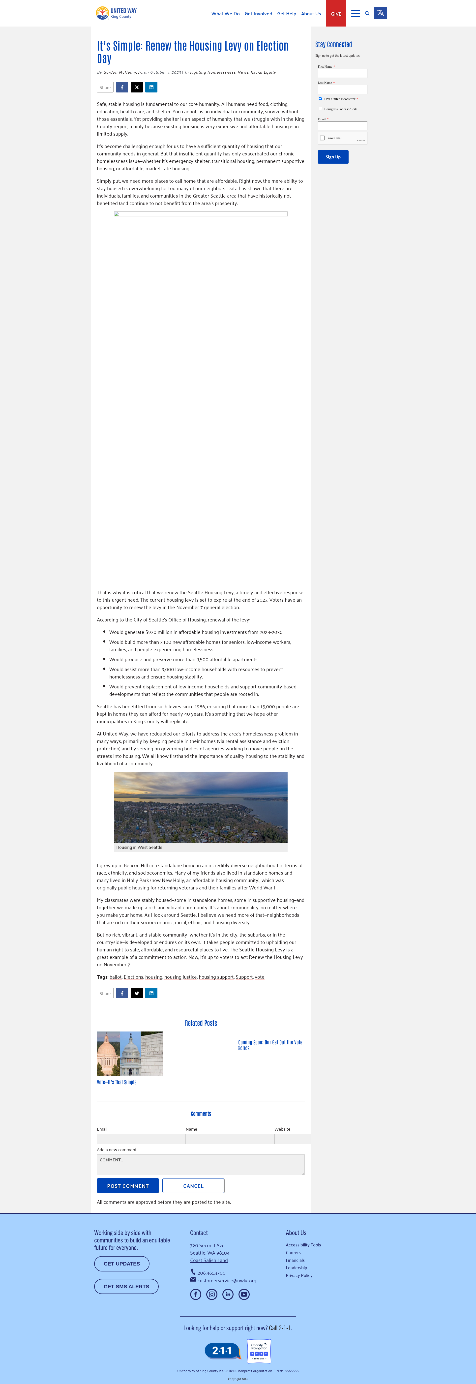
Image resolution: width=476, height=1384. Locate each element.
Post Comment (128, 1185)
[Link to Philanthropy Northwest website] (223, 1352)
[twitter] (138, 87)
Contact (199, 1232)
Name (191, 1129)
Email (102, 1129)
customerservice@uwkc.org (227, 1280)
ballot (116, 976)
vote (260, 976)
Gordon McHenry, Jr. (122, 71)
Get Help (286, 13)
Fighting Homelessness (213, 71)
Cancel (193, 1185)
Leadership (296, 1267)
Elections (133, 976)
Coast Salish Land (209, 1259)
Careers (293, 1252)
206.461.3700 (212, 1272)
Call (280, 1327)
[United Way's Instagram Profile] (211, 1294)
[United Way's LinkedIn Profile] (228, 1294)
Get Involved (258, 13)
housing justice (180, 976)
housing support (216, 976)
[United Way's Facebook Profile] (195, 1294)
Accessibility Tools (303, 1244)
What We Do (225, 13)
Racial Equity (263, 71)
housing (153, 976)
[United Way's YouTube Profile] (244, 1294)
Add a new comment (117, 1150)
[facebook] (123, 87)
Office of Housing (187, 619)
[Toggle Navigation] (355, 13)
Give (336, 13)
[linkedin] (152, 87)
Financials (295, 1260)
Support (244, 976)
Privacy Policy (299, 1275)
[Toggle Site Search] (369, 13)
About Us (311, 13)
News (243, 71)
